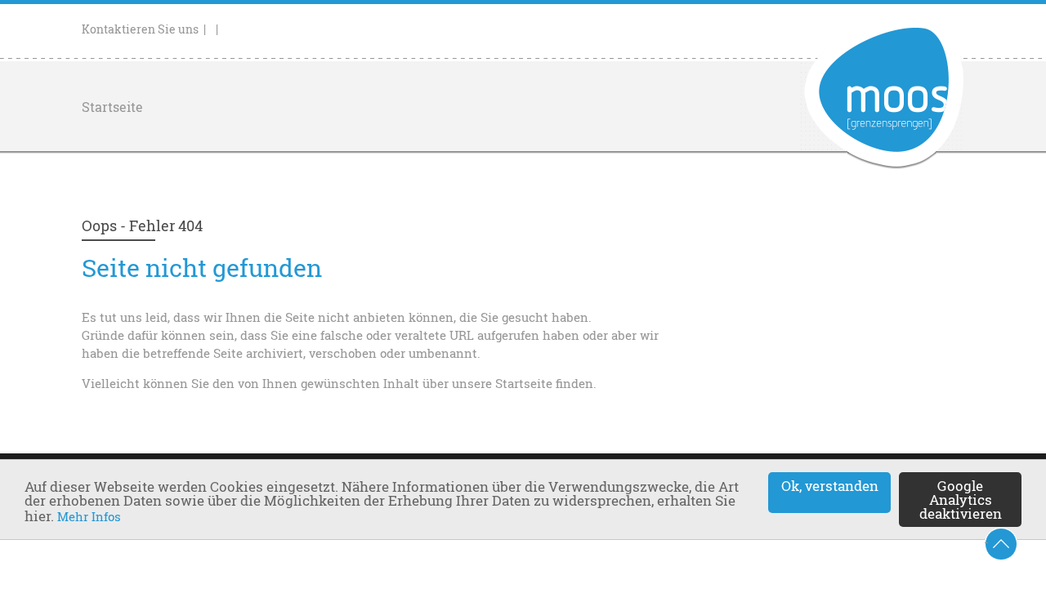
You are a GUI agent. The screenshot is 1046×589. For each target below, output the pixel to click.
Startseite (112, 106)
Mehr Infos (89, 516)
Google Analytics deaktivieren (960, 499)
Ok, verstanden (829, 485)
